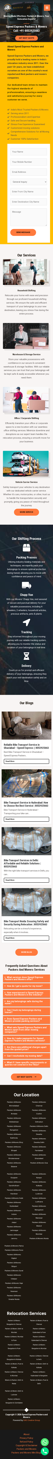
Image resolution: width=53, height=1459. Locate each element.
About (26, 1434)
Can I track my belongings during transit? (23, 1011)
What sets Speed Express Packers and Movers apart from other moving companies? (26, 1029)
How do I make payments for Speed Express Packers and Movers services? (25, 1039)
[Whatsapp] (45, 1442)
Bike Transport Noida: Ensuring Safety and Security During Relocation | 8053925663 (26, 923)
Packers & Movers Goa (39, 1163)
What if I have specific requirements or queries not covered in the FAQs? (26, 1063)
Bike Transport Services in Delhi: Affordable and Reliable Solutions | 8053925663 (22, 863)
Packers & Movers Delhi (39, 1126)
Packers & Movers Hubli (14, 1198)
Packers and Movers (26, 1449)
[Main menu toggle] (47, 8)
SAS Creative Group (31, 1420)
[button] (26, 978)
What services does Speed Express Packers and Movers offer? (24, 978)
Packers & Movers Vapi (14, 1283)
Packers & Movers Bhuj (14, 1142)
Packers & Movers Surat (14, 1271)
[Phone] (45, 1451)
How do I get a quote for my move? (25, 986)
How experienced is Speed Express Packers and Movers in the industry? (24, 993)
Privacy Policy (26, 1438)
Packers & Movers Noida (39, 1238)
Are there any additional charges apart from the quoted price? (25, 1048)
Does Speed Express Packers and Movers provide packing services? (23, 1019)
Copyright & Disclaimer (26, 1445)
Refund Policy (26, 1441)
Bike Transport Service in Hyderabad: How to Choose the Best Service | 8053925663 (26, 804)
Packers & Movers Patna (14, 1246)
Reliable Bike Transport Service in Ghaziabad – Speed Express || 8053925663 (26, 746)
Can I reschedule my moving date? (24, 1056)
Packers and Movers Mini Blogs (26, 1452)
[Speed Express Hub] (8, 8)
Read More (10, 761)
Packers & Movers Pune (14, 1250)
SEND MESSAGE (23, 232)
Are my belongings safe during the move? (24, 1002)
